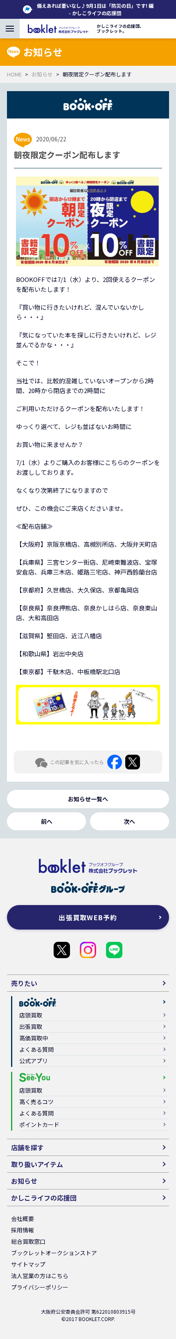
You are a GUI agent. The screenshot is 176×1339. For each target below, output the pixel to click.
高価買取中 (33, 1038)
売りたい (24, 983)
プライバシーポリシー (39, 1287)
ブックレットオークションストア (54, 1253)
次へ (129, 821)
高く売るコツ (36, 1102)
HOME (14, 74)
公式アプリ (33, 1061)
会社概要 (22, 1218)
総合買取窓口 (28, 1241)
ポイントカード (39, 1124)
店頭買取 (30, 1015)
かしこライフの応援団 (62, 950)
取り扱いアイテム (37, 1164)
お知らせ (42, 74)
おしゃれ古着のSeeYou (88, 950)
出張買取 (30, 1026)
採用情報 (22, 1230)
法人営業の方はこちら (39, 1276)
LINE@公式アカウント (114, 950)
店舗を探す (27, 1147)
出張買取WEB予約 (88, 917)
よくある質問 (36, 1049)
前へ (46, 821)
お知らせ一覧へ (88, 799)
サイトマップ (28, 1264)
